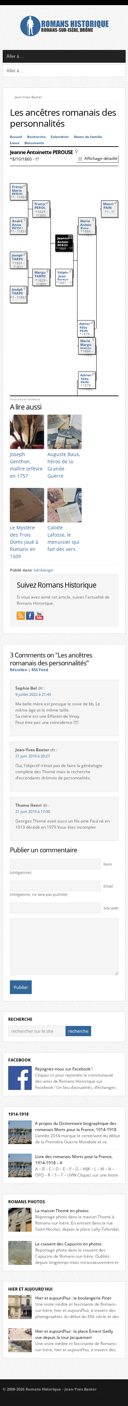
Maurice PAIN (110, 206)
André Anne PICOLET (19, 224)
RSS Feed (39, 669)
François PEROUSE (42, 206)
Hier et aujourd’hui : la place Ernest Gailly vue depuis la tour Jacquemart (74, 1334)
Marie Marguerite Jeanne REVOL (90, 346)
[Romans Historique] (64, 35)
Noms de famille (88, 137)
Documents (34, 143)
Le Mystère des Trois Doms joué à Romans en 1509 (24, 542)
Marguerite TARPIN (44, 274)
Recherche (36, 137)
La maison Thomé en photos (62, 1211)
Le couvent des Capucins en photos (68, 1244)
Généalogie (43, 570)
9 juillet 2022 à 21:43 (33, 694)
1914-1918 (18, 1114)
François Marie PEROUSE (20, 190)
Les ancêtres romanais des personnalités (63, 117)
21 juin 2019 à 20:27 (32, 756)
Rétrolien (18, 669)
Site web (110, 908)
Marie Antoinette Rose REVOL (89, 226)
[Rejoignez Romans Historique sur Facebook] (30, 616)
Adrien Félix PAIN (85, 327)
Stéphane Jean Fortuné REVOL (65, 278)
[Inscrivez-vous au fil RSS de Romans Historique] (21, 616)
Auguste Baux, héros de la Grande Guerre (63, 465)
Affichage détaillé (100, 158)
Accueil (16, 137)
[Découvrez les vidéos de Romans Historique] (39, 616)
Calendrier (60, 137)
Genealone (33, 399)
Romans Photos (26, 1202)
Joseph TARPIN (18, 257)
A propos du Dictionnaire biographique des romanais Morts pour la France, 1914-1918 (75, 1126)
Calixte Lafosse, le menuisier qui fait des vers (63, 538)
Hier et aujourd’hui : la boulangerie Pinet (73, 1298)
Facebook (19, 1060)
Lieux (14, 143)
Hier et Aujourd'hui (30, 1289)
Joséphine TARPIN (20, 291)
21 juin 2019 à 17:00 (32, 811)
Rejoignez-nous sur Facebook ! (64, 1069)
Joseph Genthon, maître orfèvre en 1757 (26, 465)
